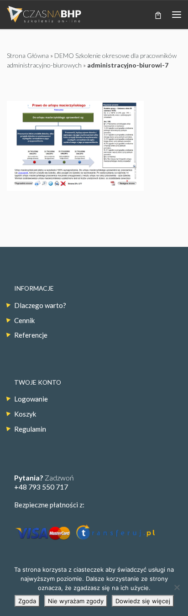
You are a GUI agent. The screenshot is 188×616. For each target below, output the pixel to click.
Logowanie (31, 399)
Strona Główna (28, 55)
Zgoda (27, 601)
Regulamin (30, 429)
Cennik (24, 320)
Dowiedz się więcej (142, 601)
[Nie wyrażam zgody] (176, 587)
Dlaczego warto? (40, 305)
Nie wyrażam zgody (76, 601)
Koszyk (25, 414)
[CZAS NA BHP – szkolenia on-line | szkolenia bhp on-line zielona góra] (44, 13)
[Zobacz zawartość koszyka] (158, 14)
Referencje (30, 335)
